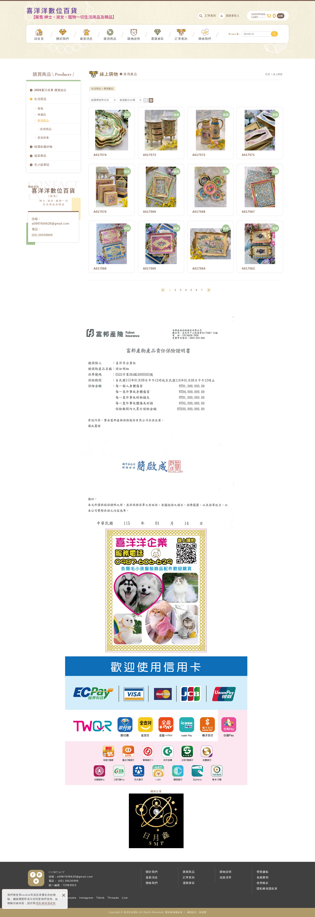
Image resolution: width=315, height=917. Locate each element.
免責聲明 (263, 877)
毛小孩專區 (42, 164)
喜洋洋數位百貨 (76, 13)
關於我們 (62, 38)
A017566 (112, 246)
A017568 (210, 190)
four (151, 100)
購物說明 (133, 38)
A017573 (161, 133)
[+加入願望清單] (127, 114)
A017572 (210, 133)
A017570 (112, 190)
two (145, 100)
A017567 (260, 190)
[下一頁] (209, 290)
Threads (113, 897)
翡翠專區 (40, 155)
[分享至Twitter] (36, 881)
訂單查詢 (210, 15)
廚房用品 (46, 129)
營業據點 (263, 871)
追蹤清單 (226, 877)
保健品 (42, 114)
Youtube (70, 897)
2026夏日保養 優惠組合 (50, 90)
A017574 (112, 133)
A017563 (260, 246)
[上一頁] (163, 290)
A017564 (210, 246)
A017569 (161, 190)
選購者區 (157, 38)
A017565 (161, 246)
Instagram (86, 897)
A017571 (260, 133)
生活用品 (40, 99)
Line (125, 897)
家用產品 (43, 120)
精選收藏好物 (43, 146)
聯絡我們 (205, 38)
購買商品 (110, 38)
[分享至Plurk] (39, 874)
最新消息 (86, 38)
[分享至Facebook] (33, 874)
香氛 (40, 108)
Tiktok (100, 897)
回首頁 (39, 38)
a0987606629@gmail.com (50, 223)
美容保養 (43, 137)
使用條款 (263, 882)
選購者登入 (232, 15)
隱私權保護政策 (46, 903)
